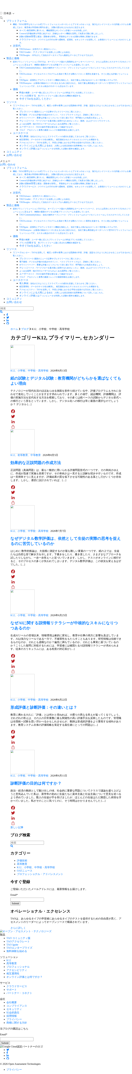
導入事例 (58, 136)
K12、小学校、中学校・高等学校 (29, 370)
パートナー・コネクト (19, 993)
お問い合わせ (14, 155)
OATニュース (24, 870)
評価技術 (22, 860)
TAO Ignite (12, 944)
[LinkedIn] (66, 421)
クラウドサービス (16, 986)
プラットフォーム (16, 21)
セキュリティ (14, 1009)
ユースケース (20, 133)
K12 (8, 960)
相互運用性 (12, 973)
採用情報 (11, 1016)
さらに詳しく (18, 928)
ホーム (14, 329)
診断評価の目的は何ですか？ (35, 783)
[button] (1, 311)
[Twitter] (66, 416)
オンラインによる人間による (62, 145)
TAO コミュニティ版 (18, 938)
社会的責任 (12, 1012)
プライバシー (14, 1019)
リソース (11, 102)
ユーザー (47, 127)
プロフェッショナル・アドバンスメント (40, 874)
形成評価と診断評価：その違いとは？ (43, 707)
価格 (15, 89)
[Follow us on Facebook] (7, 1052)
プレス (51, 111)
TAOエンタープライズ (19, 947)
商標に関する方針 (16, 1022)
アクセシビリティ (16, 970)
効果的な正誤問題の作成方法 (35, 463)
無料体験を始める (16, 951)
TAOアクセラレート (18, 941)
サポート (11, 989)
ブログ (25, 329)
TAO (38, 49)
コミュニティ (14, 151)
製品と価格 (12, 58)
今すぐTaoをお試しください (35, 98)
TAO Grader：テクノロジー (45, 52)
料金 (57, 92)
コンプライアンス (16, 1005)
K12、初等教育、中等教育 (25, 455)
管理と (59, 36)
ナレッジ (65, 121)
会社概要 (11, 1002)
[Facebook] (66, 411)
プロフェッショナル (18, 966)
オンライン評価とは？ (52, 148)
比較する (50, 95)
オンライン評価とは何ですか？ (24, 977)
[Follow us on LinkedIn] (7, 1055)
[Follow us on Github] (7, 1058)
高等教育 (22, 864)
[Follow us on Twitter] (7, 1049)
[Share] (66, 426)
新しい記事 (16, 827)
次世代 (17, 45)
